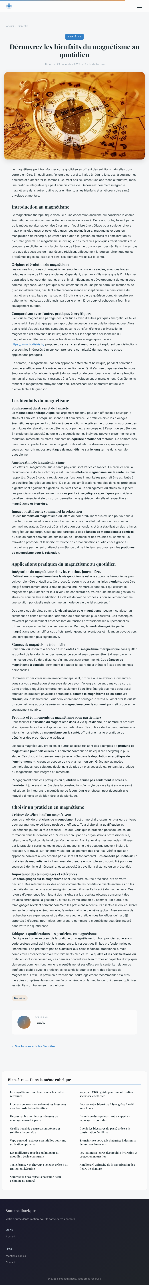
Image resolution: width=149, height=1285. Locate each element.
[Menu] (139, 6)
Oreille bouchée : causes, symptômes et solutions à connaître (35, 1130)
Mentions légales (16, 1255)
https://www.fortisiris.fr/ (28, 344)
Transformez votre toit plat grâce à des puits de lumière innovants (108, 1142)
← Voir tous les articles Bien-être (33, 1046)
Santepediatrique (21, 1210)
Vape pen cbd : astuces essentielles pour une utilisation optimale (38, 1142)
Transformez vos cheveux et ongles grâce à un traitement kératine (39, 1166)
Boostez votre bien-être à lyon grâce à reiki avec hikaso (107, 1106)
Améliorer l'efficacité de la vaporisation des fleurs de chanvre (107, 1166)
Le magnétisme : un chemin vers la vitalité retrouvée (37, 1094)
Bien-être (23, 26)
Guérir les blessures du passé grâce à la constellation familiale (105, 1130)
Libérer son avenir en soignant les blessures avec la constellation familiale (38, 1106)
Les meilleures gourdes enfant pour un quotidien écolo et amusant (34, 1154)
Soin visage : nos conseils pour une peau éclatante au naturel (35, 1178)
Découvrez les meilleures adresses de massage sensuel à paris (34, 1118)
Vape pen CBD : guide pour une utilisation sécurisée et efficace (106, 1094)
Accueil (10, 26)
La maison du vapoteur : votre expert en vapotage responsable (105, 1118)
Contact (10, 1262)
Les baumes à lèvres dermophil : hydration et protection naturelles (108, 1154)
